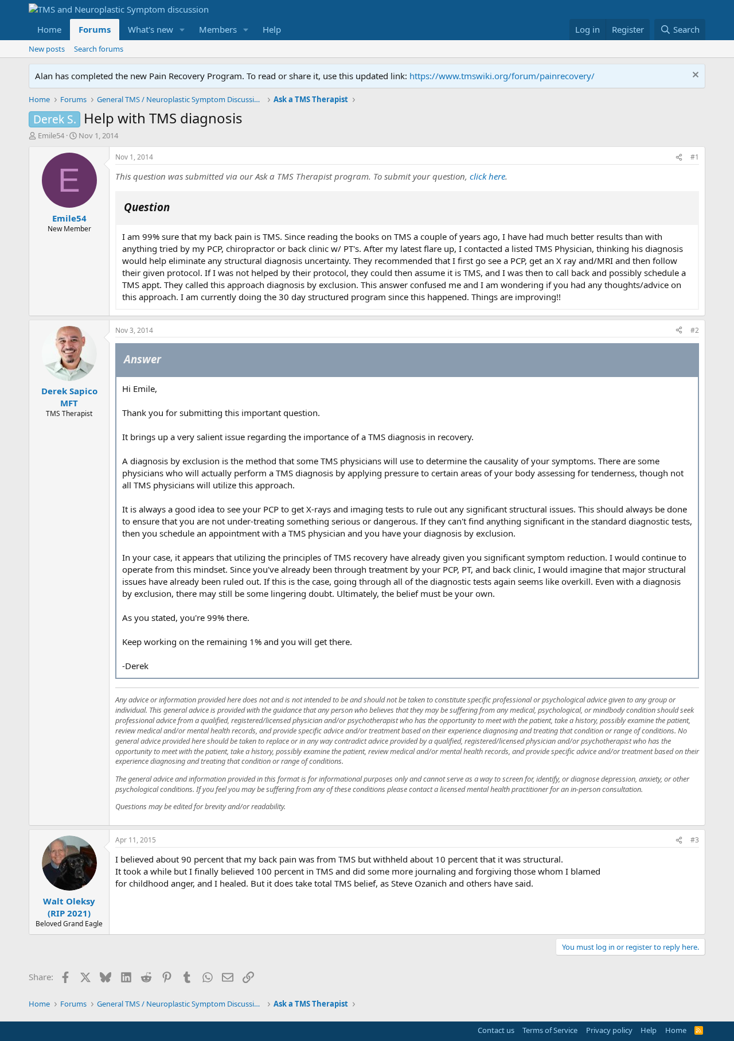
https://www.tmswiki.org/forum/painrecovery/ (502, 75)
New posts (47, 49)
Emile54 (51, 135)
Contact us (496, 1030)
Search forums (98, 49)
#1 (694, 157)
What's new (150, 29)
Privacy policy (609, 1030)
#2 (694, 330)
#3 (694, 840)
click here (487, 176)
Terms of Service (549, 1030)
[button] (182, 29)
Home (49, 29)
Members (218, 29)
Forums (95, 29)
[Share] (678, 157)
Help (272, 29)
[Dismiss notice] (694, 76)
